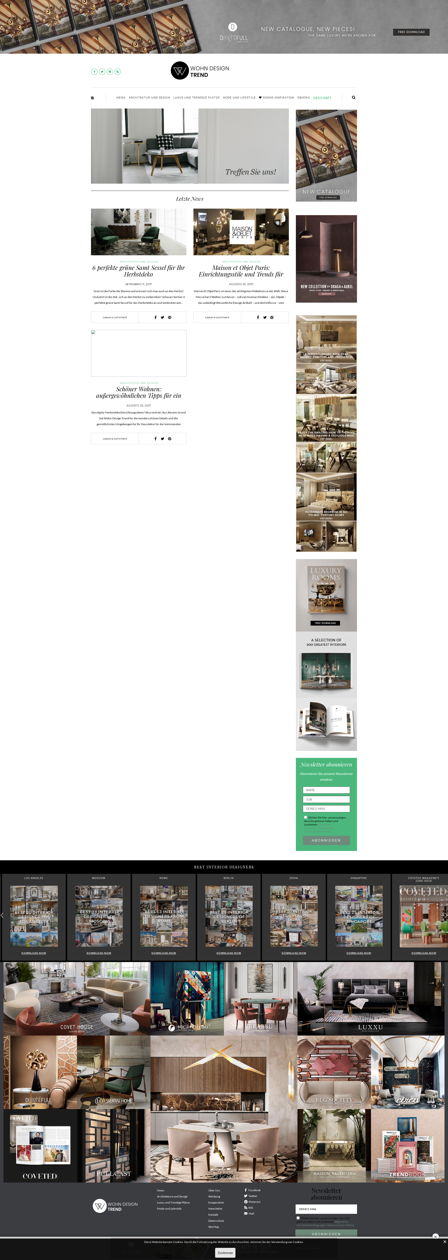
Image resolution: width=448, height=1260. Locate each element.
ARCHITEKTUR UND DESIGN (149, 97)
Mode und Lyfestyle (169, 1208)
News (121, 97)
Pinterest (254, 1202)
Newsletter (215, 1208)
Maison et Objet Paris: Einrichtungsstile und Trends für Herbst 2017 (241, 274)
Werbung (214, 1196)
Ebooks (304, 97)
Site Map (213, 1226)
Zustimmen (225, 1253)
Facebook (254, 1190)
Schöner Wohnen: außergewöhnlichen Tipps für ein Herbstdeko (138, 395)
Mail (251, 1213)
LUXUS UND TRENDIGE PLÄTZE (196, 97)
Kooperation (216, 1202)
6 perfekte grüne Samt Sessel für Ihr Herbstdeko (138, 270)
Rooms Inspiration (278, 97)
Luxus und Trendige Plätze (173, 1202)
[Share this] (156, 317)
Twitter (252, 1196)
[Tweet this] (162, 317)
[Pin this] (170, 317)
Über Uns (214, 1190)
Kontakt (213, 1214)
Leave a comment (115, 317)
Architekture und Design (172, 1196)
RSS (250, 1207)
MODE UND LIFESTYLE (239, 97)
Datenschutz (216, 1220)
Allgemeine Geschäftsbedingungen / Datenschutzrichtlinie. (319, 828)
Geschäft (322, 98)
